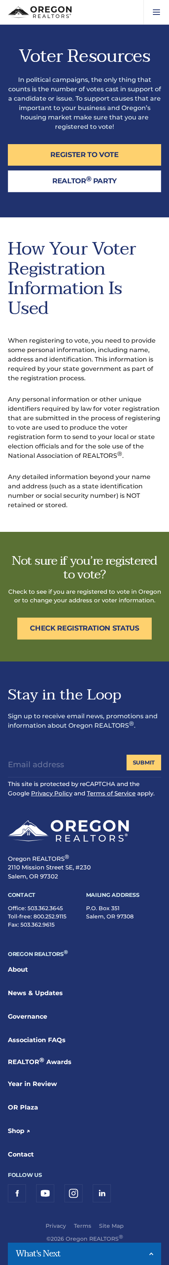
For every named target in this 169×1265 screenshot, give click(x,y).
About (18, 969)
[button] (156, 12)
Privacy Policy (51, 793)
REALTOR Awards (40, 1062)
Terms (82, 1225)
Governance (27, 1016)
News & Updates (35, 993)
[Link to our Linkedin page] (102, 1193)
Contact (21, 1154)
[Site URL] (68, 832)
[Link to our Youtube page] (45, 1193)
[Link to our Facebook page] (17, 1193)
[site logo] (40, 12)
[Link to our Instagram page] (73, 1193)
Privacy (56, 1225)
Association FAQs (37, 1040)
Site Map (111, 1225)
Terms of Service (111, 793)
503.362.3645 (45, 908)
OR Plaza (23, 1107)
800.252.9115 (49, 916)
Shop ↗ (19, 1131)
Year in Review (32, 1084)
